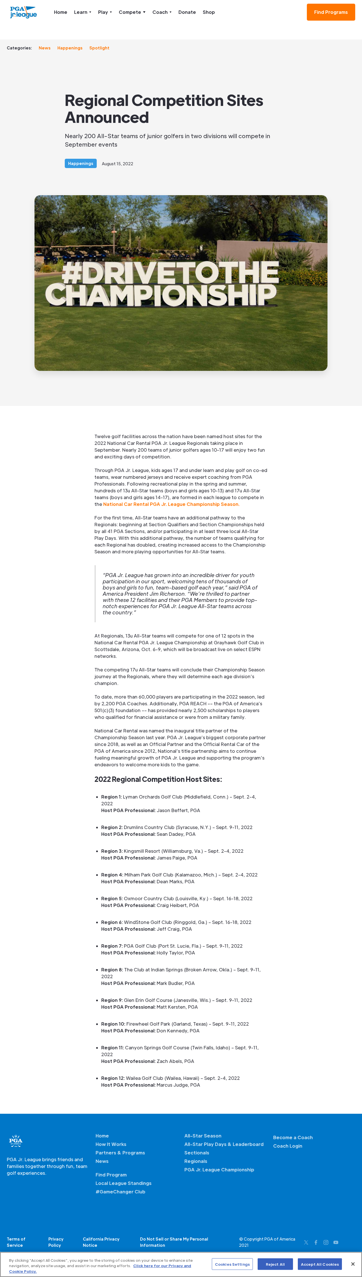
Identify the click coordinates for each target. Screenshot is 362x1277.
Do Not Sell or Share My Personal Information (174, 1242)
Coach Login (287, 1146)
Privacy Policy (55, 1242)
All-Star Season (202, 1136)
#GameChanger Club (120, 1192)
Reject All (275, 1263)
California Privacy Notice (101, 1242)
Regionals (195, 1161)
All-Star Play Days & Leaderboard (224, 1144)
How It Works (111, 1144)
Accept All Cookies (320, 1263)
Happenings (70, 47)
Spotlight (99, 47)
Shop (209, 12)
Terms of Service (16, 1242)
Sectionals (196, 1153)
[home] (23, 12)
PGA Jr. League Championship (219, 1169)
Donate (187, 12)
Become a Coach (293, 1137)
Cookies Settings (232, 1263)
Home (60, 12)
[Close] (353, 1264)
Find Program (111, 1175)
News (45, 47)
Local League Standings (124, 1183)
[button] (82, 12)
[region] (181, 1264)
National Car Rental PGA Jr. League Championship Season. (171, 504)
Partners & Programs (120, 1153)
